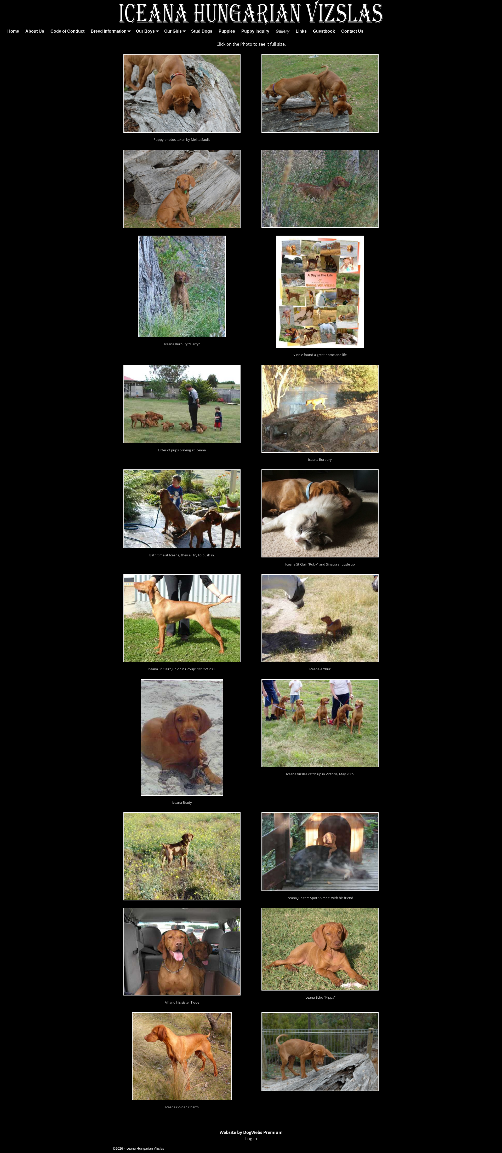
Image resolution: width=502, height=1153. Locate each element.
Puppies (227, 31)
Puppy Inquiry (255, 31)
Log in (251, 1139)
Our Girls (173, 31)
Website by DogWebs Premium (251, 1132)
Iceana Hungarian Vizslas (145, 1148)
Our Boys (145, 31)
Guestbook (324, 31)
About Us (34, 31)
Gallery (282, 31)
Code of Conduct (67, 31)
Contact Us (352, 31)
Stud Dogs (201, 31)
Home (13, 31)
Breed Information (109, 31)
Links (301, 31)
